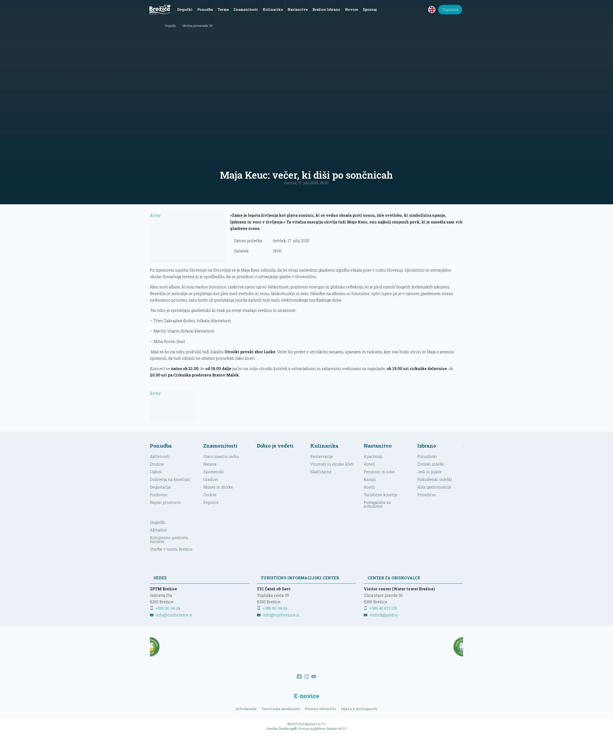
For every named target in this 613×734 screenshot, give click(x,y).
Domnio (332, 728)
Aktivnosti (160, 456)
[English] (431, 9)
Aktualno (158, 529)
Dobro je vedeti (275, 445)
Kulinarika (324, 445)
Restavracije (321, 456)
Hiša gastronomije (434, 486)
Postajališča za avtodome (377, 504)
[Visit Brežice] (160, 9)
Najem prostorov (165, 502)
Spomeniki (213, 471)
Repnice (211, 502)
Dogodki (157, 522)
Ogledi (156, 471)
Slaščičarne (321, 471)
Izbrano (426, 445)
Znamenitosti (220, 445)
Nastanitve (378, 445)
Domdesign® (287, 728)
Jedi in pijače (429, 471)
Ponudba (161, 445)
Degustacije (160, 486)
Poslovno (158, 494)
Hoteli (369, 464)
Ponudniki (427, 456)
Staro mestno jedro (221, 456)
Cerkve (209, 494)
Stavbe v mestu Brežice (171, 549)
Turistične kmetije (380, 494)
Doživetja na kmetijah (170, 479)
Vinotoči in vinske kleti (332, 464)
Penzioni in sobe (379, 471)
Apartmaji (373, 456)
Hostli (369, 486)
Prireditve (426, 494)
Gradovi (210, 479)
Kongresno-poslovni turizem (169, 539)
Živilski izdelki (430, 464)
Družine (157, 464)
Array (155, 215)
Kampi (370, 479)
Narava (209, 464)
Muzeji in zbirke (218, 486)
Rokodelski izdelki (434, 479)
